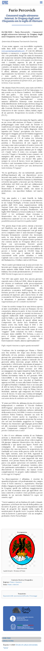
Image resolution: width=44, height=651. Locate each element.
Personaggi (33, 596)
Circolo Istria (8, 641)
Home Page (7, 638)
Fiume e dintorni (13, 584)
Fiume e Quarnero (16, 582)
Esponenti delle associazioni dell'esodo (16, 596)
